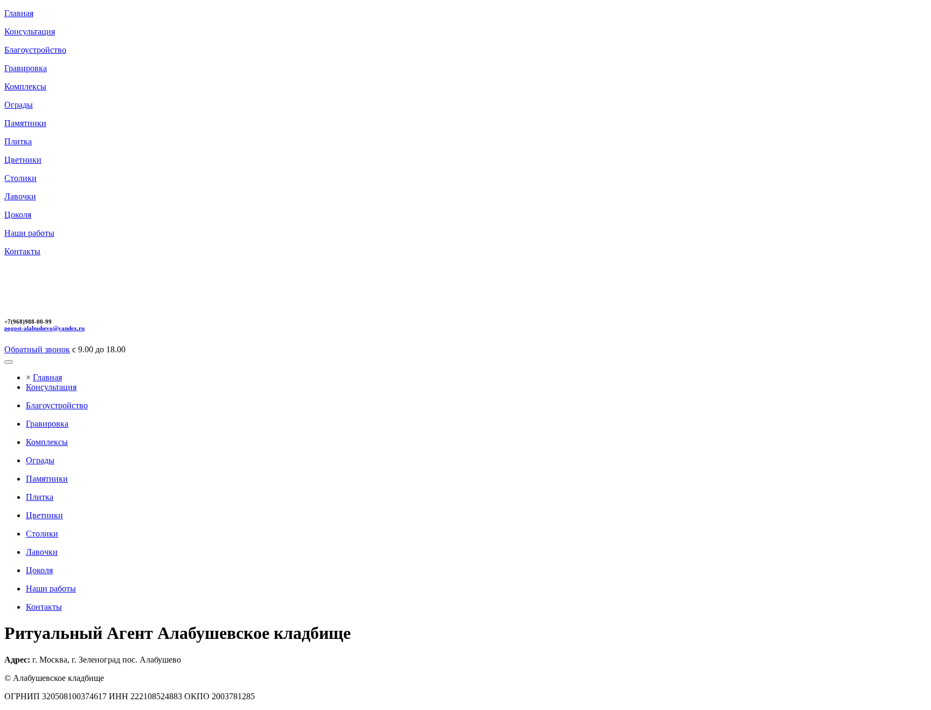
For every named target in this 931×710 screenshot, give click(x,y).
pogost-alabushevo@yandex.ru (44, 328)
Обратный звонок (37, 349)
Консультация (51, 387)
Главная (47, 377)
